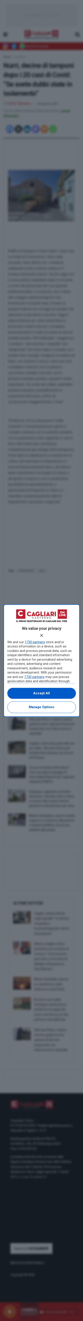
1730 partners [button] (35, 642)
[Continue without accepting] (41, 635)
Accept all (41, 693)
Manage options (41, 707)
